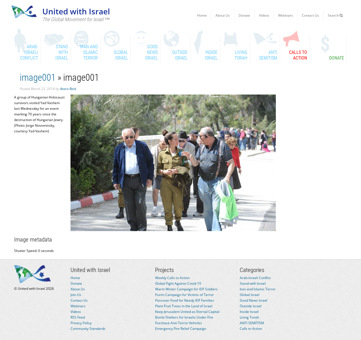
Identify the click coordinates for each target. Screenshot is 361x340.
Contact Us (310, 15)
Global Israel (249, 294)
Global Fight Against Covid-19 (178, 283)
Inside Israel (249, 311)
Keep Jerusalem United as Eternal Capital (187, 311)
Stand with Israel (253, 283)
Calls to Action (251, 328)
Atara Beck (68, 88)
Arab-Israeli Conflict (255, 277)
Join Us (76, 294)
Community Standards (88, 328)
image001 (38, 77)
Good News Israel (253, 300)
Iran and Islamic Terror (258, 289)
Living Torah (249, 317)
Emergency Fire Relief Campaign (180, 328)
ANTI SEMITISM (252, 323)
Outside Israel (250, 306)
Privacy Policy (81, 323)
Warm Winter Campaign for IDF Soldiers (186, 289)
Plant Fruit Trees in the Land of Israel (183, 306)
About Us (222, 15)
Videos (264, 15)
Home (202, 15)
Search (334, 15)
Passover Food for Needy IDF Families (184, 300)
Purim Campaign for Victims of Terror (184, 294)
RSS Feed (78, 317)
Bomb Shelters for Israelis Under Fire (184, 317)
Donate (244, 15)
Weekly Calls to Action (172, 277)
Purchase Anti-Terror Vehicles (178, 323)
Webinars (285, 15)
